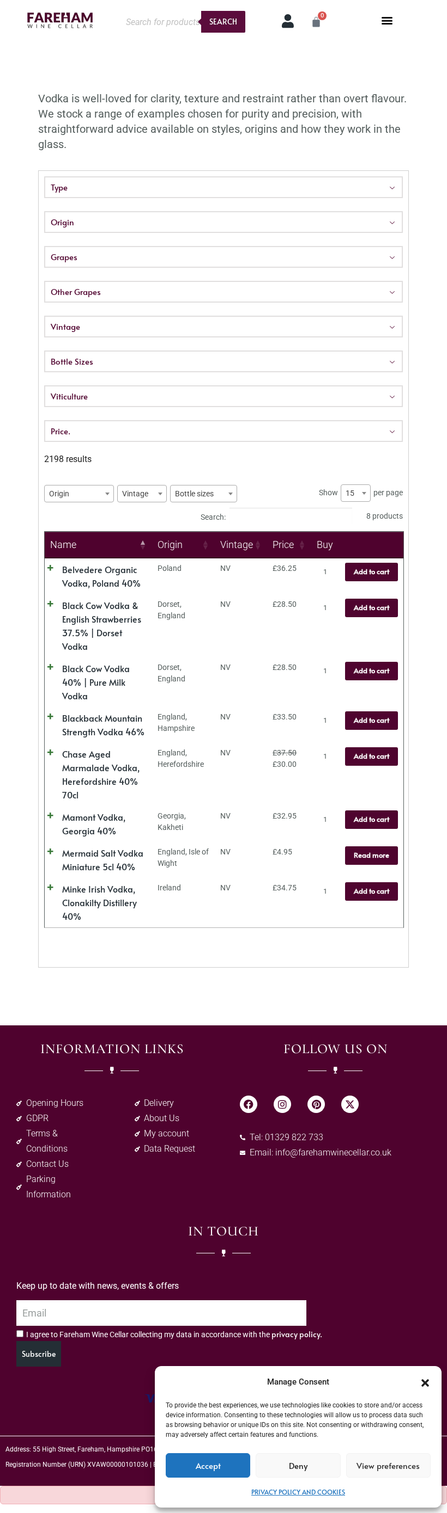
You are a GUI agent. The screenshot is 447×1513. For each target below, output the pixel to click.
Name (63, 544)
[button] (425, 1381)
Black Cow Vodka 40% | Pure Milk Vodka (96, 682)
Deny (298, 1465)
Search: (213, 516)
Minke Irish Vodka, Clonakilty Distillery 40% (99, 902)
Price (283, 544)
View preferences (388, 1465)
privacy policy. (296, 1334)
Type (59, 187)
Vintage (65, 326)
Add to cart (371, 571)
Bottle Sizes (72, 361)
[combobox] (79, 493)
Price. (60, 430)
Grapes (64, 256)
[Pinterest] (316, 1104)
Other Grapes (76, 291)
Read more (371, 855)
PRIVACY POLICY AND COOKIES (298, 1491)
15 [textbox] (350, 493)
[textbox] (62, 493)
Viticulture (69, 396)
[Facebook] (248, 1104)
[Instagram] (282, 1104)
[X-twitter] (350, 1104)
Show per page (361, 492)
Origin (62, 221)
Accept (208, 1465)
